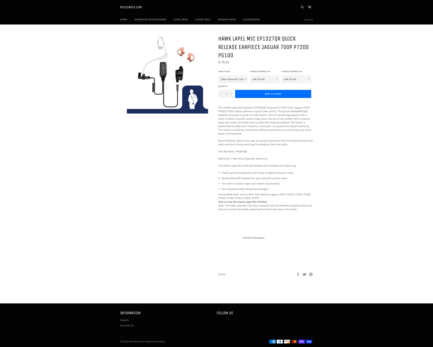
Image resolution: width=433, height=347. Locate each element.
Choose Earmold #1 (260, 71)
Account (309, 19)
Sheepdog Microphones (150, 19)
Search (124, 320)
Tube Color (224, 71)
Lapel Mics (181, 19)
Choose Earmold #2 (291, 71)
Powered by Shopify (155, 341)
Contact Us (127, 325)
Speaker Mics (227, 19)
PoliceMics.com (131, 7)
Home (123, 19)
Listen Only (202, 19)
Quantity (223, 86)
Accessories (251, 19)
